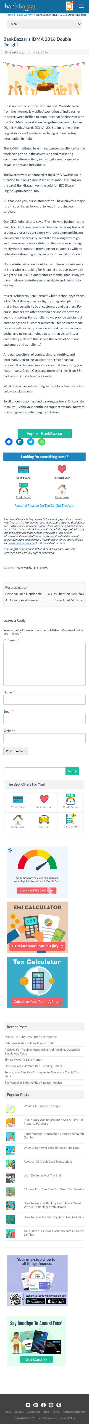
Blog (46, 1411)
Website (9, 731)
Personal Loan (61, 477)
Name (8, 692)
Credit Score (23, 497)
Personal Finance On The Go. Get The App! (44, 505)
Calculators (70, 826)
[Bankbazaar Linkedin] (35, 1405)
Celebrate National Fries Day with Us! (29, 1043)
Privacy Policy (67, 1418)
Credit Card (23, 477)
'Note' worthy (24, 14)
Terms (55, 1411)
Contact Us (33, 1411)
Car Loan (44, 827)
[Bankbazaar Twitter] (27, 1405)
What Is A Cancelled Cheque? (43, 1106)
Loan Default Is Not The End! (43, 1175)
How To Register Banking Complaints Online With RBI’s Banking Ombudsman (52, 1205)
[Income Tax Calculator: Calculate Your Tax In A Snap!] (37, 1009)
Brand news (41, 567)
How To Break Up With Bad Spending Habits (33, 1066)
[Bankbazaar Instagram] (51, 1405)
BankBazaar (17, 52)
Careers (19, 1411)
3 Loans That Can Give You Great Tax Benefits (54, 1189)
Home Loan (62, 497)
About (7, 1411)
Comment (11, 640)
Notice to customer (74, 1411)
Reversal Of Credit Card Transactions (48, 1161)
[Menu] (82, 6)
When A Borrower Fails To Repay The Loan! (52, 1147)
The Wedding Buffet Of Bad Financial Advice (33, 1082)
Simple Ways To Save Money (23, 1059)
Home (9, 14)
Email (8, 711)
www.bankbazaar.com (22, 543)
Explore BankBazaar (45, 433)
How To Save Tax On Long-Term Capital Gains (54, 1217)
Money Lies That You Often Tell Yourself (31, 1037)
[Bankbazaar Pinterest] (58, 1405)
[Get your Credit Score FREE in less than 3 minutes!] (37, 899)
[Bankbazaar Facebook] (43, 1405)
